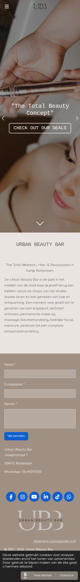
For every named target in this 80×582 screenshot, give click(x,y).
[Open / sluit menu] (7, 6)
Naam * (10, 364)
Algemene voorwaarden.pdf (54, 541)
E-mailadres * (14, 384)
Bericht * (10, 404)
